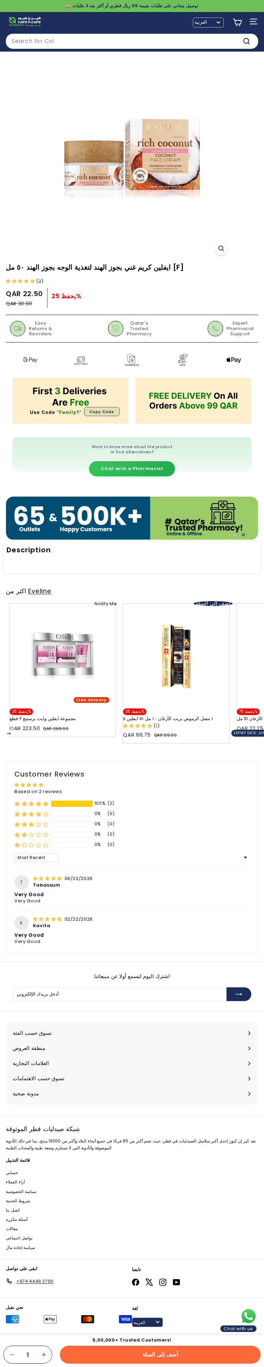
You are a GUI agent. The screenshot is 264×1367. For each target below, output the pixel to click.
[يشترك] (239, 994)
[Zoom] (221, 248)
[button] (21, 281)
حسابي (12, 1172)
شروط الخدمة (18, 1201)
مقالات (12, 1229)
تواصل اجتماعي (19, 1238)
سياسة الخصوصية (21, 1191)
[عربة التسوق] (237, 22)
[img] (48, 878)
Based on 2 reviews (38, 791)
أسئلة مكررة (17, 1219)
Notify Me (106, 603)
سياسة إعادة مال (20, 1247)
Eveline (40, 591)
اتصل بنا (13, 1210)
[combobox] (132, 41)
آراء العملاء (15, 1182)
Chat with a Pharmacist (132, 468)
